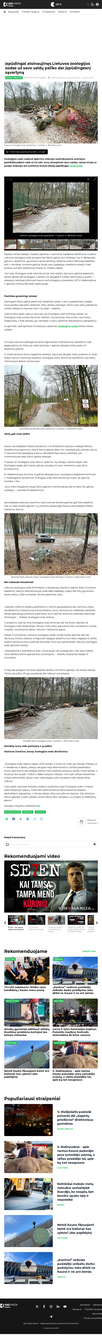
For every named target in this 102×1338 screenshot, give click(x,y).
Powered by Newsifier (51, 1328)
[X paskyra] (37, 1306)
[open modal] (97, 4)
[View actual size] (88, 179)
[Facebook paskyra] (44, 1306)
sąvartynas (76, 166)
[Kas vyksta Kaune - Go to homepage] (11, 1305)
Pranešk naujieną (30, 12)
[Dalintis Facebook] (13, 818)
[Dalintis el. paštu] (41, 818)
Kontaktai (74, 12)
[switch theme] (92, 4)
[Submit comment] (94, 844)
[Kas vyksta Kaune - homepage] (14, 4)
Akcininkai (97, 1314)
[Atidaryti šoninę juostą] (4, 11)
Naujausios (13, 12)
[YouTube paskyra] (64, 1306)
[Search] (87, 4)
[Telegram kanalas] (51, 1316)
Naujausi (77, 1309)
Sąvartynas (40, 812)
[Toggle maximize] (95, 179)
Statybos (59, 1043)
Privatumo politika (93, 1318)
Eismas (60, 1205)
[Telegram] (27, 818)
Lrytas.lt (42, 78)
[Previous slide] (9, 208)
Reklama (62, 12)
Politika (10, 959)
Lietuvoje (11, 1043)
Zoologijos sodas (68, 326)
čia (38, 806)
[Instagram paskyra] (51, 1306)
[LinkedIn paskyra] (57, 1306)
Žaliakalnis (27, 812)
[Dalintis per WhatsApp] (6, 818)
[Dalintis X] (20, 818)
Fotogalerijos (48, 12)
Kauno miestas (14, 78)
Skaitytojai (12, 1001)
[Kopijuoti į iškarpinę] (34, 818)
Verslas (58, 959)
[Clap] (81, 821)
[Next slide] (92, 208)
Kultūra (58, 1001)
